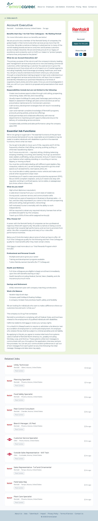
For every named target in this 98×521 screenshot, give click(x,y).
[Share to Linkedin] (80, 54)
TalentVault (33, 514)
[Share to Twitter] (84, 54)
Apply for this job (81, 44)
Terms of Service (66, 514)
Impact (43, 514)
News (85, 7)
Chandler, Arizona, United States (32, 411)
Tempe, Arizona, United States (31, 470)
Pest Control (19, 371)
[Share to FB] (76, 54)
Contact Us (92, 7)
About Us (41, 7)
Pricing (78, 7)
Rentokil (10, 28)
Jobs (25, 514)
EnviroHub (70, 7)
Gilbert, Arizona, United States (31, 367)
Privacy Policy (53, 514)
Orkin (15, 441)
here (13, 246)
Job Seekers (60, 7)
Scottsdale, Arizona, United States (28, 28)
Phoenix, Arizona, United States (31, 382)
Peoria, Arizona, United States (29, 441)
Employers (50, 7)
